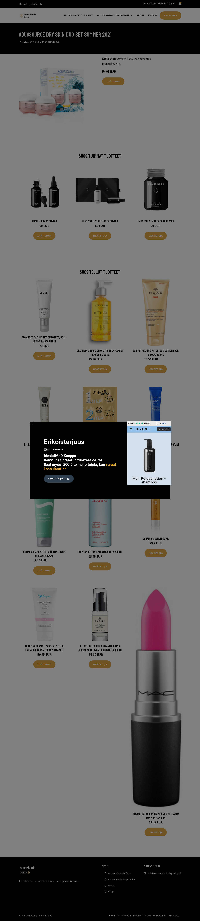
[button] (59, 479)
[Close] (31, 424)
